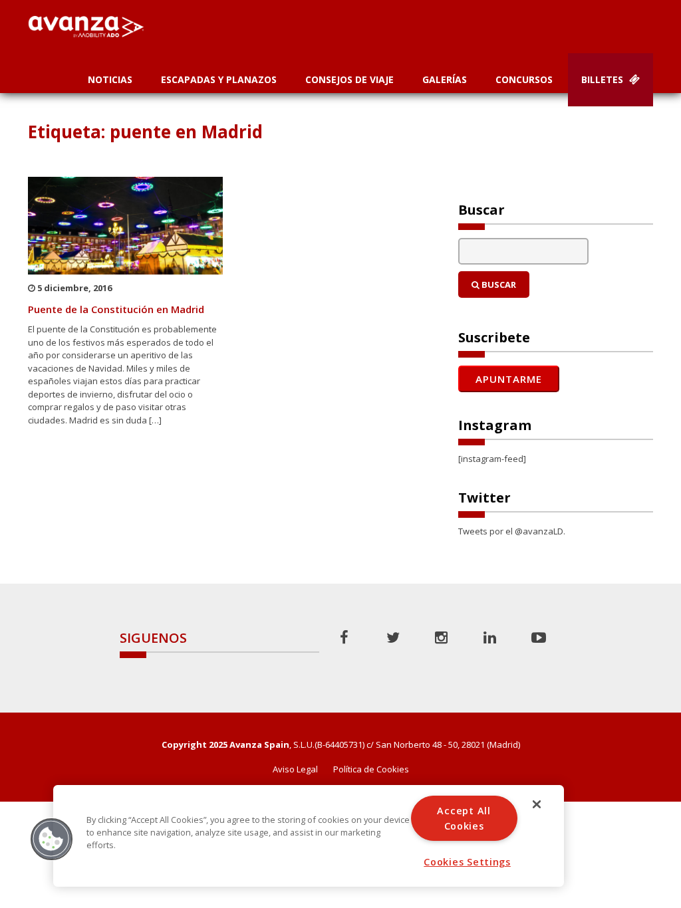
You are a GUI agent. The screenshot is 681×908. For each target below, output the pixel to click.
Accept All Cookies (463, 818)
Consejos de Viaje (349, 79)
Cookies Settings (467, 861)
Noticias (110, 79)
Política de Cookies (371, 769)
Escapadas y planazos (219, 79)
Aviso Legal (295, 769)
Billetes (603, 79)
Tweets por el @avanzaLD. (511, 531)
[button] (51, 839)
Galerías (444, 79)
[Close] (537, 804)
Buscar (497, 284)
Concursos (524, 79)
